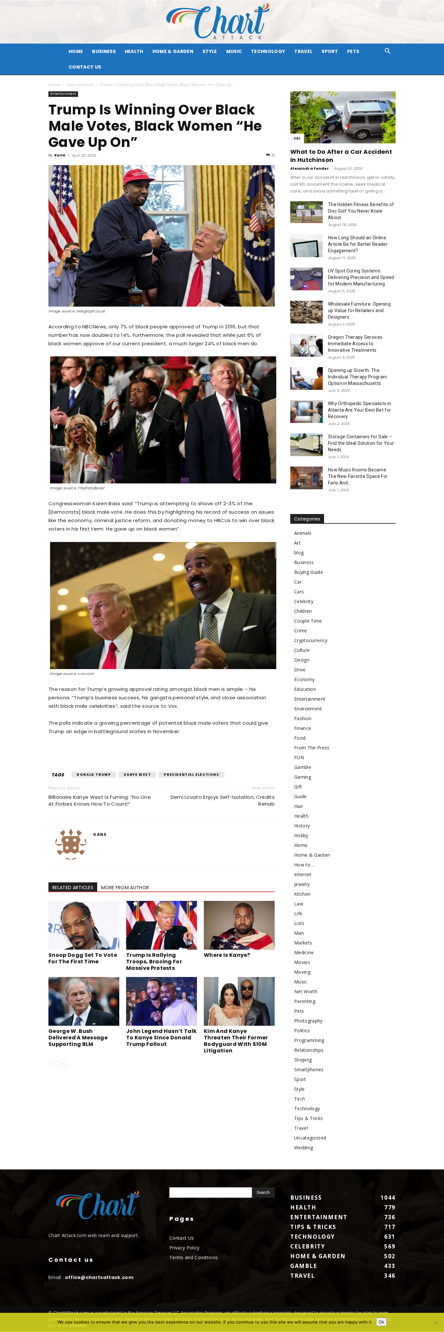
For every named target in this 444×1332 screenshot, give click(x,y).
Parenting (304, 1001)
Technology (268, 51)
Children (303, 611)
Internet (303, 874)
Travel (303, 51)
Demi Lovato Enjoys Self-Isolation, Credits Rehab (223, 800)
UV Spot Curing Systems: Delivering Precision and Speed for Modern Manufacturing (361, 277)
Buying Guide (308, 572)
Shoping (303, 1060)
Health (134, 51)
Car (297, 138)
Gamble (302, 767)
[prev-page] (52, 1064)
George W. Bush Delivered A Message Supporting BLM (78, 1037)
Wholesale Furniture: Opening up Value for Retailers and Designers (359, 310)
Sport (329, 51)
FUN (299, 757)
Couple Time (308, 621)
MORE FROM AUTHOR (125, 887)
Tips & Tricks (308, 1118)
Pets (353, 51)
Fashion (302, 718)
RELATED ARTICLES (72, 887)
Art (297, 543)
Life (298, 913)
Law (298, 904)
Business (104, 51)
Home (54, 84)
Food (300, 738)
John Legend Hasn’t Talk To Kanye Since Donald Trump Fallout (161, 1037)
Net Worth (305, 991)
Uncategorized (310, 1138)
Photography (308, 1021)
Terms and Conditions (193, 1257)
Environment (308, 709)
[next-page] (63, 1064)
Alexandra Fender (309, 168)
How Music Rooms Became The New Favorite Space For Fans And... (358, 476)
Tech (299, 1099)
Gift (298, 787)
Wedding (303, 1147)
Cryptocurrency (310, 640)
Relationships (308, 1050)
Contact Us (85, 67)
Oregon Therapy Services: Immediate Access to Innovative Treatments (356, 344)
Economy (304, 679)
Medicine (304, 952)
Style (209, 51)
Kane (59, 155)
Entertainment (80, 84)
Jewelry (302, 884)
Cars (299, 591)
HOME (76, 51)
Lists (299, 923)
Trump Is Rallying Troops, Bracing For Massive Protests (154, 961)
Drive (300, 669)
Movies (302, 962)
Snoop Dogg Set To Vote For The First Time (82, 958)
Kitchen (302, 894)
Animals (302, 533)
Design (301, 660)
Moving (302, 972)
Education (305, 689)
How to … (305, 865)
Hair (298, 806)
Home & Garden (172, 51)
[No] (436, 1322)
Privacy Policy (184, 1248)
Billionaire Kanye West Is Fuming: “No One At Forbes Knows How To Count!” (99, 800)
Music (234, 51)
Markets (303, 943)
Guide (300, 796)
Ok (381, 1322)
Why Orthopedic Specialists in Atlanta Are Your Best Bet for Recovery (359, 410)
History (302, 826)
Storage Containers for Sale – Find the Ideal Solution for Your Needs (361, 443)
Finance (302, 728)
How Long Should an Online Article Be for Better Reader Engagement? (358, 244)
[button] (388, 52)
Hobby (301, 835)
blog (299, 552)
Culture (302, 650)
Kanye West (137, 774)
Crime (300, 630)
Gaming (302, 777)
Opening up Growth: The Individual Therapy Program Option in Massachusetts (357, 377)
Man (299, 933)
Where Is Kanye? (227, 955)
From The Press (311, 748)
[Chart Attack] (222, 22)
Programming (309, 1040)
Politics (302, 1030)
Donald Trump (94, 774)
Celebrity (303, 601)
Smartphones (309, 1069)
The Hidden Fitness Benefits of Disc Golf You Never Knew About (361, 211)
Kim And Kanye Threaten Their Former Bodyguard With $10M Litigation (236, 1040)
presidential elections (191, 774)
